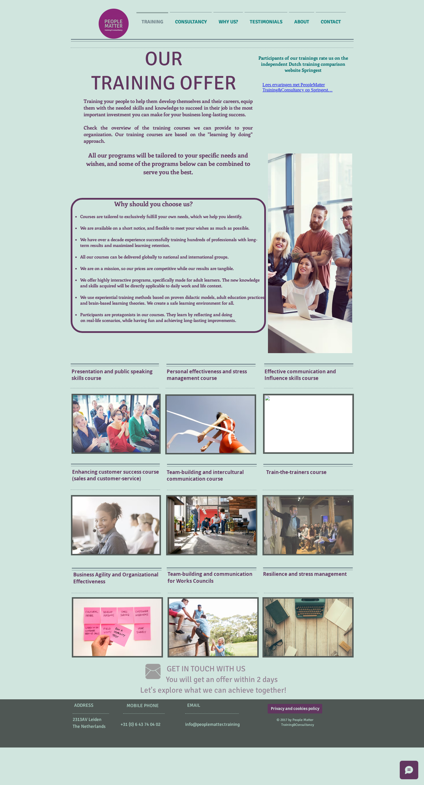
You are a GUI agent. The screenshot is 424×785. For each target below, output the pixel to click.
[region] (308, 423)
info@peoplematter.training (212, 724)
